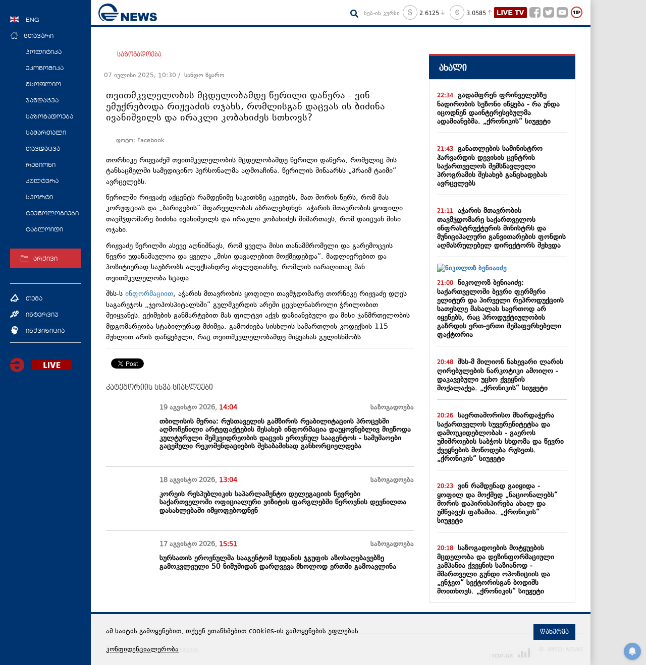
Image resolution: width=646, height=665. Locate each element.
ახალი (453, 68)
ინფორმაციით (149, 294)
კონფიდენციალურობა (142, 650)
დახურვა (554, 631)
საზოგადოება (139, 54)
